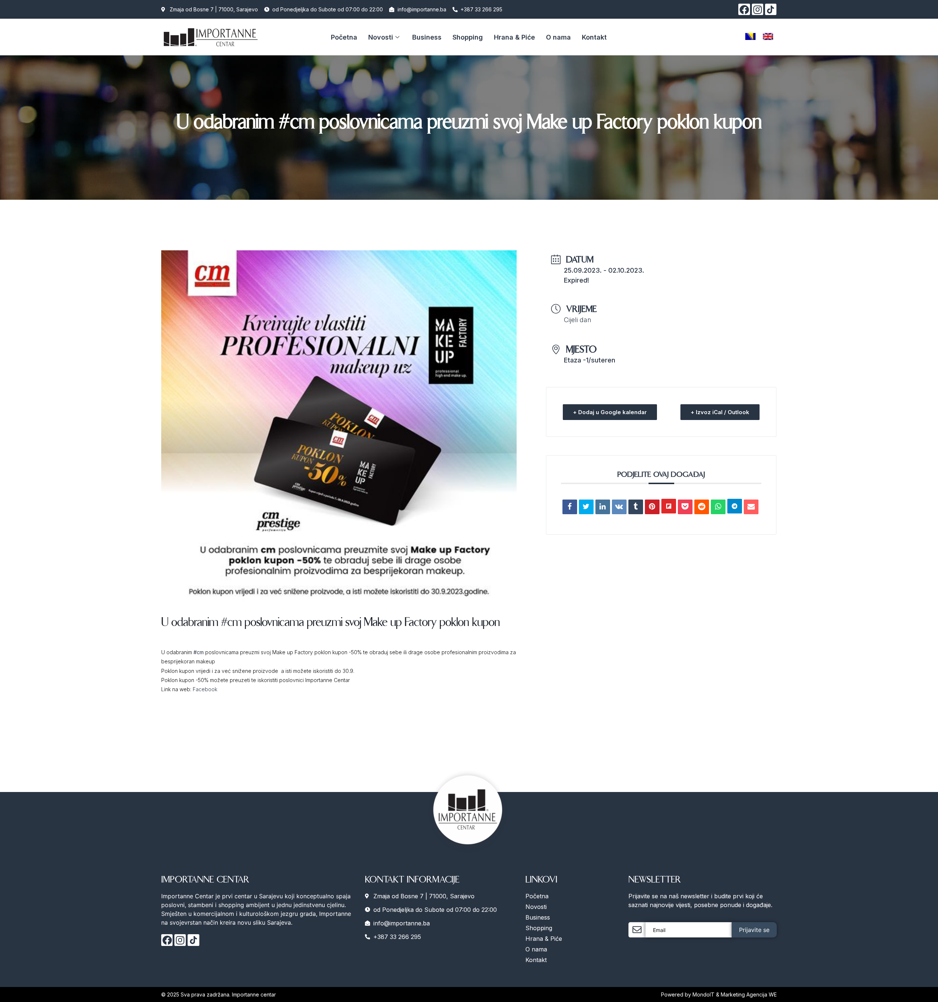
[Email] (751, 507)
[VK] (619, 507)
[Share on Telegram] (734, 506)
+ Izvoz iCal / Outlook (720, 412)
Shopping (468, 37)
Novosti (380, 37)
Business (427, 37)
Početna (344, 37)
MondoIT (704, 994)
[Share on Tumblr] (635, 507)
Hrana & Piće (514, 37)
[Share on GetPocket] (685, 507)
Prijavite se (754, 929)
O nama (558, 37)
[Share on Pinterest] (652, 507)
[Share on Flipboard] (668, 506)
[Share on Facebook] (569, 507)
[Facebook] (744, 9)
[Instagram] (757, 9)
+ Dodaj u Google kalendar (610, 412)
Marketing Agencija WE (749, 994)
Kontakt (594, 37)
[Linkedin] (602, 507)
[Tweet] (586, 507)
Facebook (205, 689)
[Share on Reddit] (701, 507)
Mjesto (581, 349)
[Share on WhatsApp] (718, 507)
